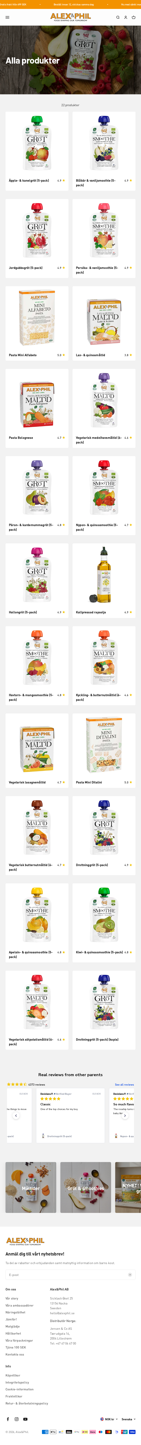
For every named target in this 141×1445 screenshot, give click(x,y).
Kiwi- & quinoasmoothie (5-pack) (99, 952)
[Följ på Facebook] (8, 1419)
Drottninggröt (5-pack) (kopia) (97, 1039)
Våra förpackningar (19, 1340)
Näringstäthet (15, 1312)
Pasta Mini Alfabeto (23, 355)
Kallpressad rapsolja (91, 612)
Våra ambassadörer (20, 1305)
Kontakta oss (15, 1354)
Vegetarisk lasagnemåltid (27, 782)
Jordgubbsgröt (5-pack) (25, 268)
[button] (16, 1115)
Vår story (12, 1298)
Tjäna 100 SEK (16, 1347)
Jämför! (11, 1319)
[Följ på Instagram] (16, 1419)
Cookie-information (20, 1389)
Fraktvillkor (14, 1396)
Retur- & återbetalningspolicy (27, 1403)
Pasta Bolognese (21, 437)
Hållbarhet (13, 1333)
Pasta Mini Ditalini (89, 782)
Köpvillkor (13, 1375)
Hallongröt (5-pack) (23, 612)
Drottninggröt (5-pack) (92, 865)
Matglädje (13, 1326)
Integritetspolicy (17, 1382)
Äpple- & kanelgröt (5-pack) (29, 180)
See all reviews (124, 1084)
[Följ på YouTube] (25, 1419)
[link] (70, 1136)
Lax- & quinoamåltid (90, 355)
